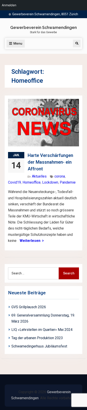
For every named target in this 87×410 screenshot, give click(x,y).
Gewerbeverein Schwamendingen (43, 27)
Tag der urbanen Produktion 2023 (37, 338)
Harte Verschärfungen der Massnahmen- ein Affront (50, 162)
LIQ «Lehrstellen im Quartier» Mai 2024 (41, 330)
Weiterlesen (30, 241)
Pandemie (68, 182)
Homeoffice (32, 182)
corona (59, 176)
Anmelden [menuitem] (9, 5)
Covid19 (14, 182)
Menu (17, 43)
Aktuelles (39, 176)
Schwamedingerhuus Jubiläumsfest (39, 346)
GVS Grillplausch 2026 (28, 307)
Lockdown (50, 182)
